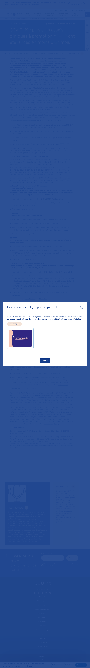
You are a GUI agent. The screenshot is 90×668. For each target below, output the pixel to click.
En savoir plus (14, 324)
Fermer (45, 360)
